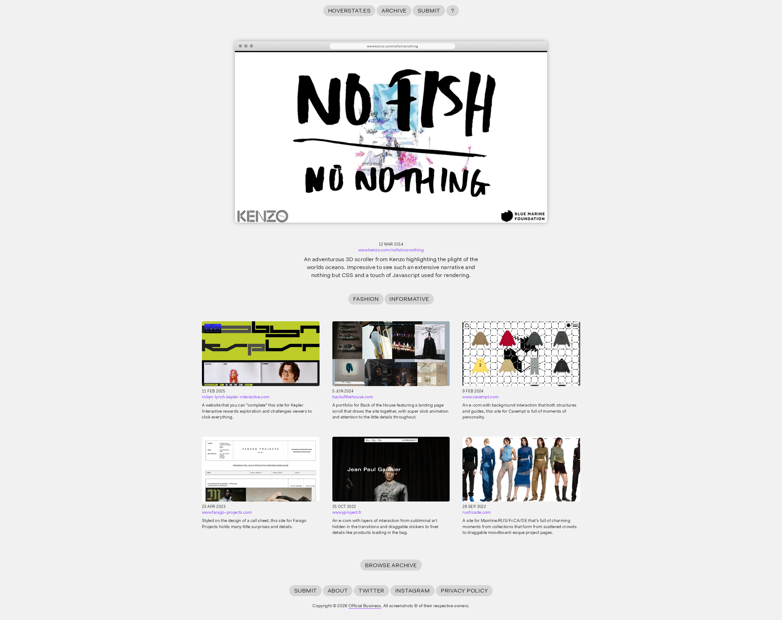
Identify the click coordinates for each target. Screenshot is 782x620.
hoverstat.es (349, 11)
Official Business (365, 606)
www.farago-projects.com (227, 513)
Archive (394, 11)
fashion (366, 299)
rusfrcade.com (476, 513)
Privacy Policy (464, 591)
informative (409, 299)
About (338, 591)
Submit (429, 11)
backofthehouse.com (352, 397)
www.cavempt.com (480, 397)
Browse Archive (391, 566)
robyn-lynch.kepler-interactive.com (235, 397)
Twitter (371, 591)
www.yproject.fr (347, 513)
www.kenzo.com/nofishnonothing (391, 250)
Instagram (412, 591)
